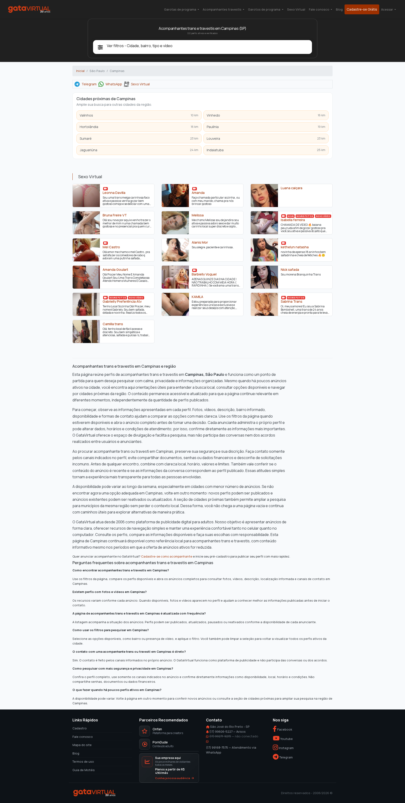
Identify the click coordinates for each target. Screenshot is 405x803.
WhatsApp (113, 84)
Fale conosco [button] (319, 9)
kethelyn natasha (295, 247)
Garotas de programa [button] (180, 9)
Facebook (284, 729)
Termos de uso (83, 761)
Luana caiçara (291, 187)
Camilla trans (113, 323)
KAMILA (197, 296)
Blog (339, 9)
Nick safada (290, 269)
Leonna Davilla (114, 192)
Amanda (198, 192)
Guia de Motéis (83, 770)
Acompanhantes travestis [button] (222, 9)
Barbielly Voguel (204, 274)
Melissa (198, 215)
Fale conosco (82, 737)
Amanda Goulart (115, 269)
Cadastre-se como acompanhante (166, 556)
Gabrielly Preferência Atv (122, 301)
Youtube (286, 739)
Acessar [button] (387, 9)
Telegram (89, 84)
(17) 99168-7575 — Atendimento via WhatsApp (231, 749)
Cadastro (79, 728)
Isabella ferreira (293, 219)
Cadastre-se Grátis (362, 9)
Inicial (80, 71)
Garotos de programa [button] (264, 9)
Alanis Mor (200, 242)
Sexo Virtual (296, 9)
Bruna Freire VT (115, 215)
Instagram (286, 748)
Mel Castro (111, 247)
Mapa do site (82, 745)
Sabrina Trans (291, 301)
